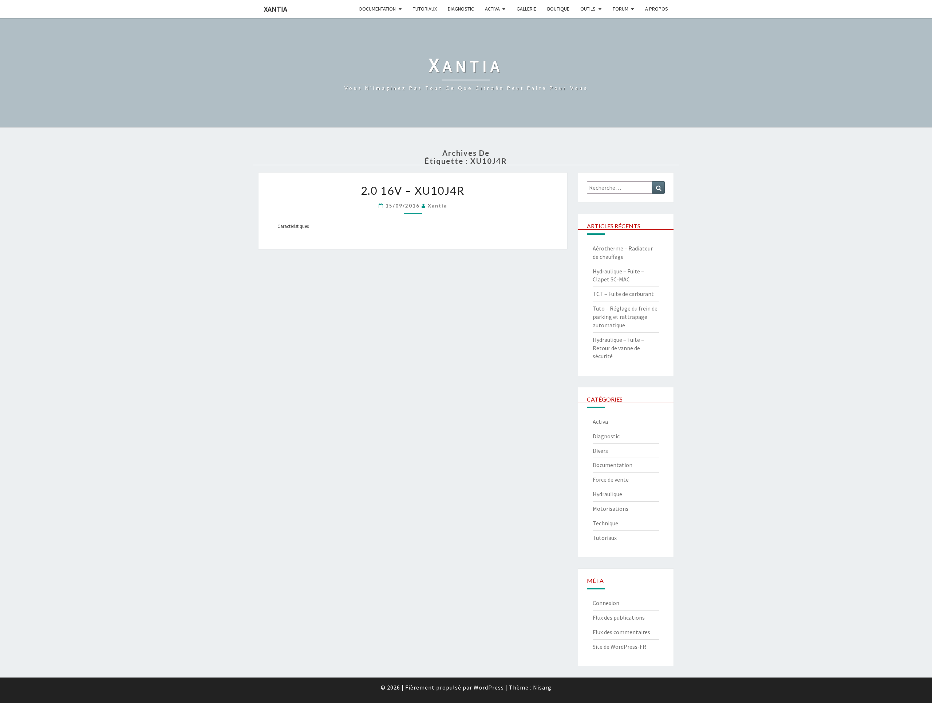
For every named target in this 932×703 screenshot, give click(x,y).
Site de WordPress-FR (619, 646)
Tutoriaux (425, 8)
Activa (492, 8)
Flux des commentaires (621, 632)
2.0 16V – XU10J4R (413, 190)
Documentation (377, 8)
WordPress (489, 687)
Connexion (606, 603)
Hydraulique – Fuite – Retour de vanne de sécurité (618, 348)
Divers (600, 450)
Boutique (558, 8)
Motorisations (610, 508)
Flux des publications (619, 617)
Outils (588, 8)
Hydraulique (607, 494)
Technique (605, 523)
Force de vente (611, 479)
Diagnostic (461, 8)
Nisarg (542, 687)
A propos (656, 8)
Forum (620, 8)
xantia (437, 206)
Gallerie (526, 8)
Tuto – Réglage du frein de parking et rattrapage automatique (625, 317)
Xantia (275, 8)
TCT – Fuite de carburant (623, 293)
